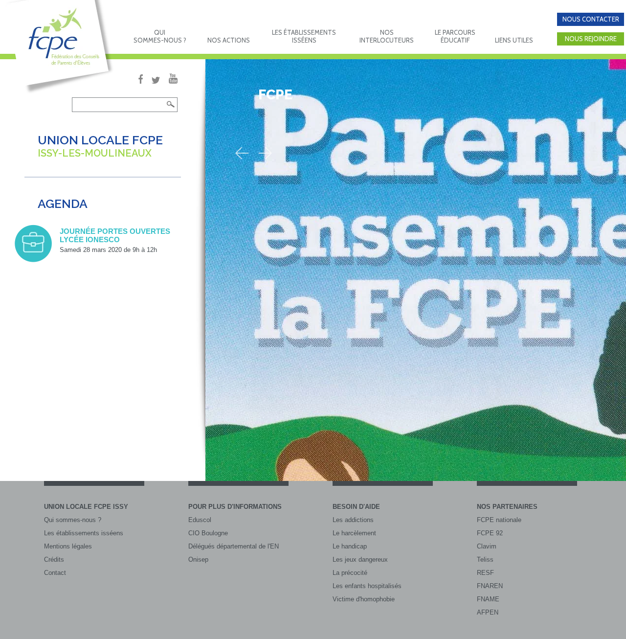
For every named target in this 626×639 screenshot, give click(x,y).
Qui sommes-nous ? (72, 520)
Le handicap (350, 546)
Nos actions (228, 40)
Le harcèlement (354, 533)
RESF (485, 572)
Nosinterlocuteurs (386, 36)
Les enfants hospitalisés (367, 586)
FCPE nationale (499, 520)
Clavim (486, 546)
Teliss (485, 559)
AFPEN (487, 612)
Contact (55, 572)
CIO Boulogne (208, 533)
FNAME (488, 599)
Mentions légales (68, 546)
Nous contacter (590, 19)
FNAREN (490, 586)
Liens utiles (514, 40)
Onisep (198, 559)
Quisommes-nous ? (160, 36)
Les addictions (353, 520)
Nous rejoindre (591, 39)
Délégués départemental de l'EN (233, 546)
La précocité (350, 572)
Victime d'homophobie (364, 599)
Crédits (54, 559)
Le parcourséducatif (455, 36)
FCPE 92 (490, 533)
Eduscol (199, 520)
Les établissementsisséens (304, 36)
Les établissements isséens (83, 533)
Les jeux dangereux (360, 559)
